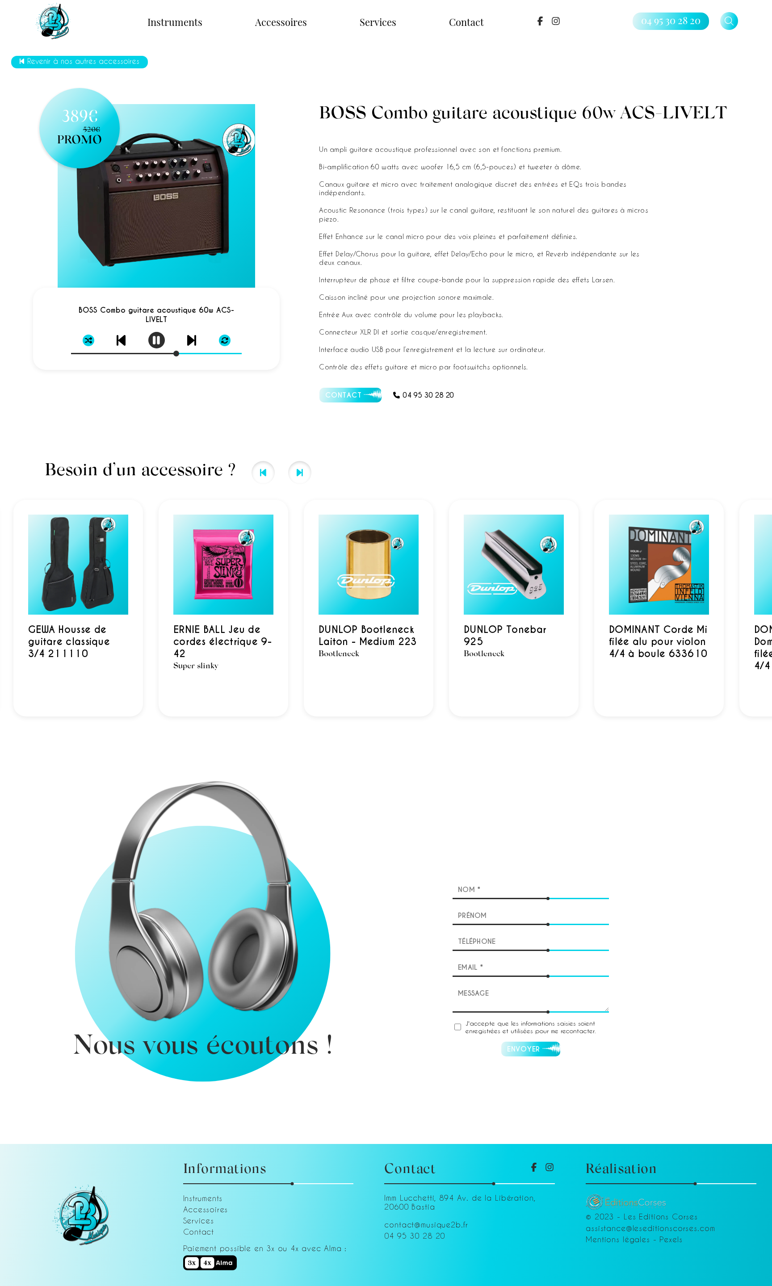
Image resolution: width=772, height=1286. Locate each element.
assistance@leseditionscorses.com (650, 1227)
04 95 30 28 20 (671, 20)
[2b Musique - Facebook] (540, 21)
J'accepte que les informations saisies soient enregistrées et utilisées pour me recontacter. (531, 1027)
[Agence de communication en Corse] (626, 1198)
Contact (466, 21)
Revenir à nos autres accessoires (83, 61)
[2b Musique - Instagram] (555, 21)
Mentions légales (618, 1239)
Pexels (670, 1239)
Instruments (174, 21)
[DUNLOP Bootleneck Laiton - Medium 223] (208, 608)
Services (378, 21)
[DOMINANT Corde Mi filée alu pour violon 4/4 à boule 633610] (498, 608)
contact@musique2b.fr (426, 1224)
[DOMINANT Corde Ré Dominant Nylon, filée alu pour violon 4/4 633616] (643, 608)
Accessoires (281, 21)
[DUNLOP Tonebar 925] (353, 608)
